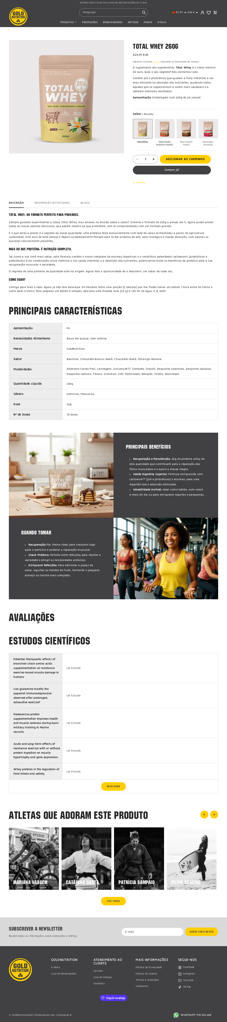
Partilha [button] (141, 182)
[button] (179, 12)
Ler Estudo (74, 668)
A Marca (55, 967)
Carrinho (98, 971)
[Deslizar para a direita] (214, 815)
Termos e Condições (147, 980)
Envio (157, 62)
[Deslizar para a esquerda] (204, 815)
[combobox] (113, 12)
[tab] (16, 204)
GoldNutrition (19, 1015)
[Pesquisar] (144, 12)
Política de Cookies (146, 974)
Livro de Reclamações (63, 974)
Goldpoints (142, 986)
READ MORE (113, 786)
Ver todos (113, 901)
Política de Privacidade (149, 967)
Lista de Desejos (102, 977)
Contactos (99, 983)
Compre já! (172, 170)
